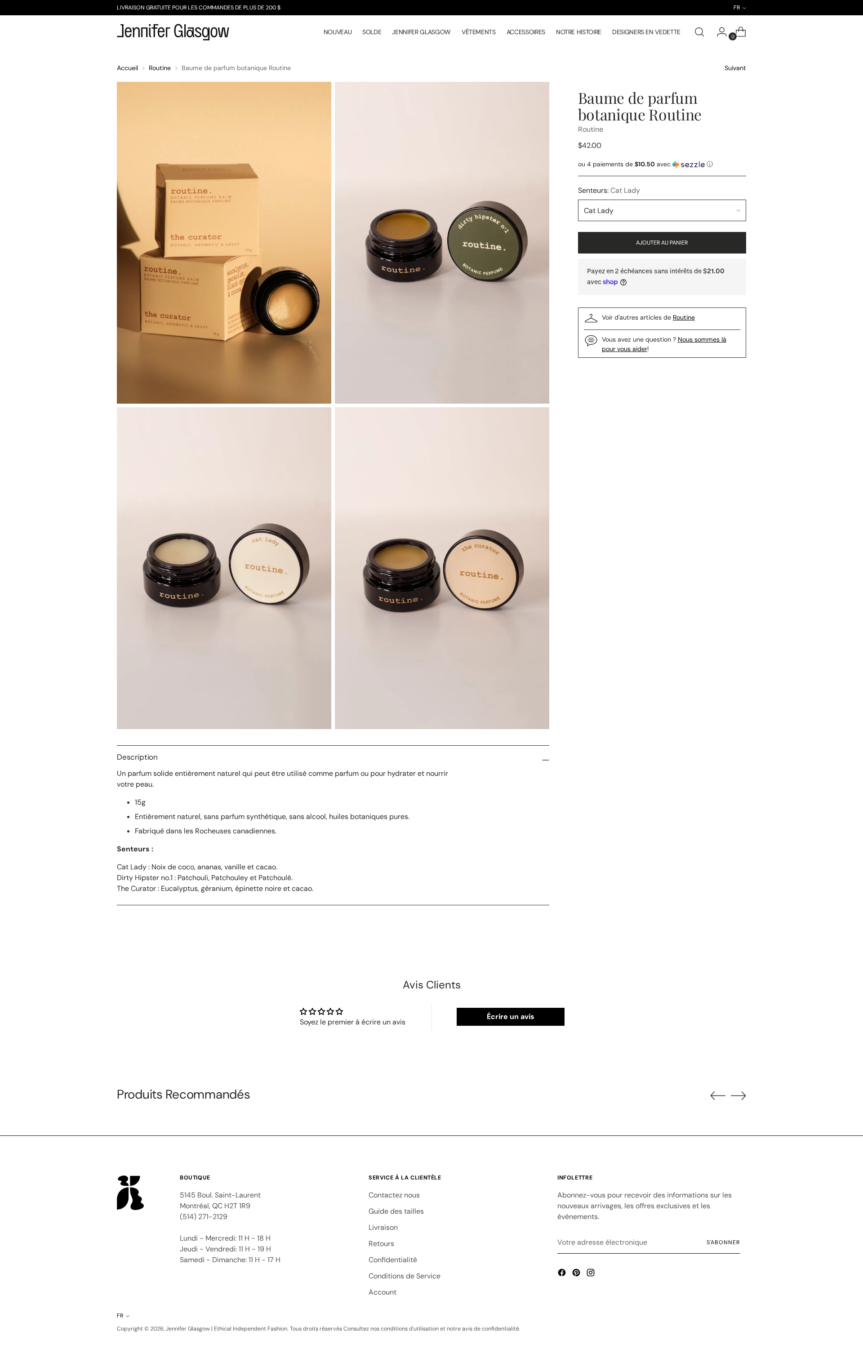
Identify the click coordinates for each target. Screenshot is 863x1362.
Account (382, 1292)
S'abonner (723, 1242)
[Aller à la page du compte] (718, 32)
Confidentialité (393, 1259)
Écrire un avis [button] (510, 1016)
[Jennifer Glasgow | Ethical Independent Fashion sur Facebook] (562, 1274)
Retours (381, 1243)
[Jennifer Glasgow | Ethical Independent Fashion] (173, 32)
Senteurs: (609, 190)
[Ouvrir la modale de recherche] (699, 32)
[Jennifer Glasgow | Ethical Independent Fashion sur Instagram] (591, 1274)
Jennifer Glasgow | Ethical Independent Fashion (226, 1328)
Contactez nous (394, 1195)
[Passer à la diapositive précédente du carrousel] (717, 1096)
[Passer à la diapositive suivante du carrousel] (738, 1095)
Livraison (383, 1227)
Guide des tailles (396, 1211)
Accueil (127, 68)
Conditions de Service (404, 1276)
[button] (662, 164)
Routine (160, 68)
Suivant (735, 68)
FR (120, 1315)
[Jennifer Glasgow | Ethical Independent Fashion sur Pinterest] (577, 1274)
